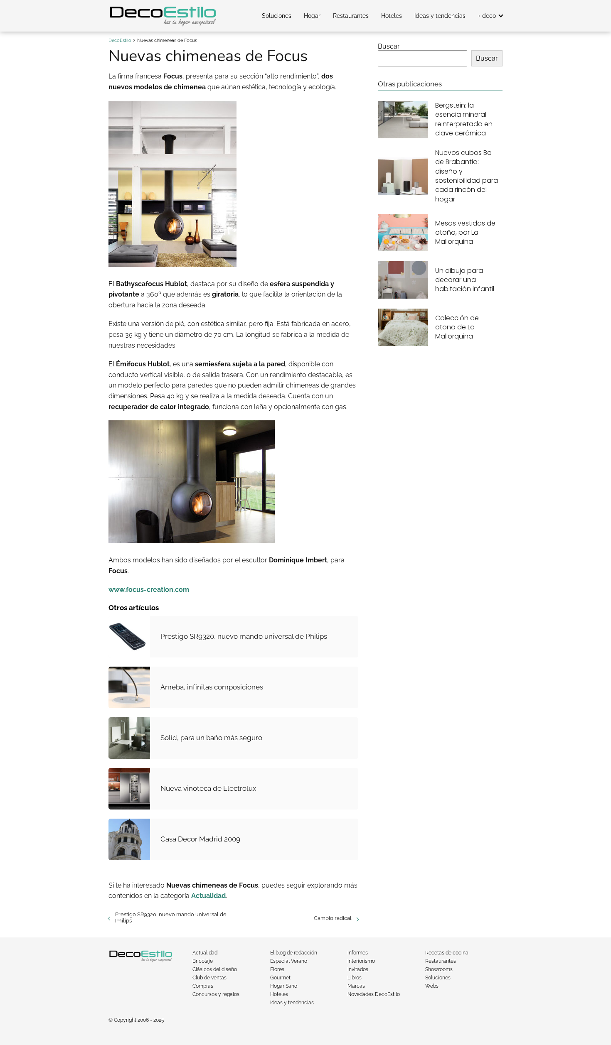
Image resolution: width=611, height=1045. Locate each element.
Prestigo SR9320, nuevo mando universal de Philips (171, 917)
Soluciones (276, 15)
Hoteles (391, 15)
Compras (202, 986)
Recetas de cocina (446, 953)
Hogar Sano (283, 986)
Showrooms (439, 969)
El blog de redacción (293, 953)
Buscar (389, 46)
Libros (354, 978)
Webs (432, 986)
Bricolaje (202, 961)
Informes (357, 953)
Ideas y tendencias (440, 15)
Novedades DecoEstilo (373, 994)
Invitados (357, 969)
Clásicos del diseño (214, 969)
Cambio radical (333, 918)
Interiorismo (361, 961)
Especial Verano (288, 961)
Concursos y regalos (215, 994)
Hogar (312, 15)
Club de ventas (209, 978)
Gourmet (280, 978)
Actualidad (204, 953)
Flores (277, 969)
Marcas (356, 986)
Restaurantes (351, 15)
